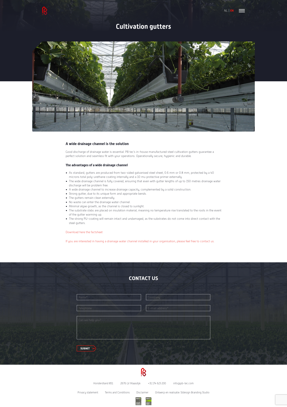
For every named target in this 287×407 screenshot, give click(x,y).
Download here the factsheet (84, 232)
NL (226, 10)
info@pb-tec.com (183, 383)
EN (232, 10)
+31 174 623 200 (157, 383)
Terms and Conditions (117, 392)
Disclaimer (142, 392)
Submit (85, 348)
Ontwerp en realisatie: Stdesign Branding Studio (182, 392)
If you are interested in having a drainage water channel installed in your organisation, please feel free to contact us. (140, 241)
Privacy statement (88, 392)
